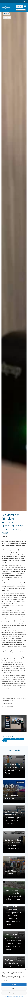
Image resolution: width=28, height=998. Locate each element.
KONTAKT (19, 6)
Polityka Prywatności (9, 996)
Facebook (6, 739)
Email (16, 739)
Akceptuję (14, 984)
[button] (26, 969)
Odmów (14, 988)
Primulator (14, 573)
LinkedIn (21, 739)
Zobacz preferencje (14, 993)
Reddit (5, 741)
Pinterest (12, 739)
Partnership (7, 18)
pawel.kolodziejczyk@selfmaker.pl (9, 710)
